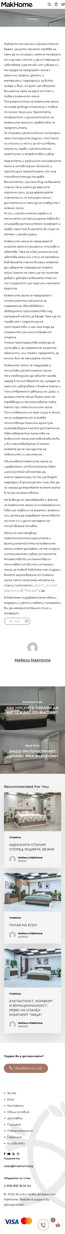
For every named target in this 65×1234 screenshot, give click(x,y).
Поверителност (20, 1131)
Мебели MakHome (32, 660)
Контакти (15, 1105)
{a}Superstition (14, 1204)
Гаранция (14, 1137)
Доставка (14, 1118)
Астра (51, 585)
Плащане (14, 1124)
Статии (32, 19)
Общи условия (18, 1112)
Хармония (12, 590)
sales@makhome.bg (18, 1166)
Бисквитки (16, 1143)
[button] (63, 4)
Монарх (31, 590)
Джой (38, 585)
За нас (11, 1093)
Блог (10, 1099)
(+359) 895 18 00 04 (17, 1186)
